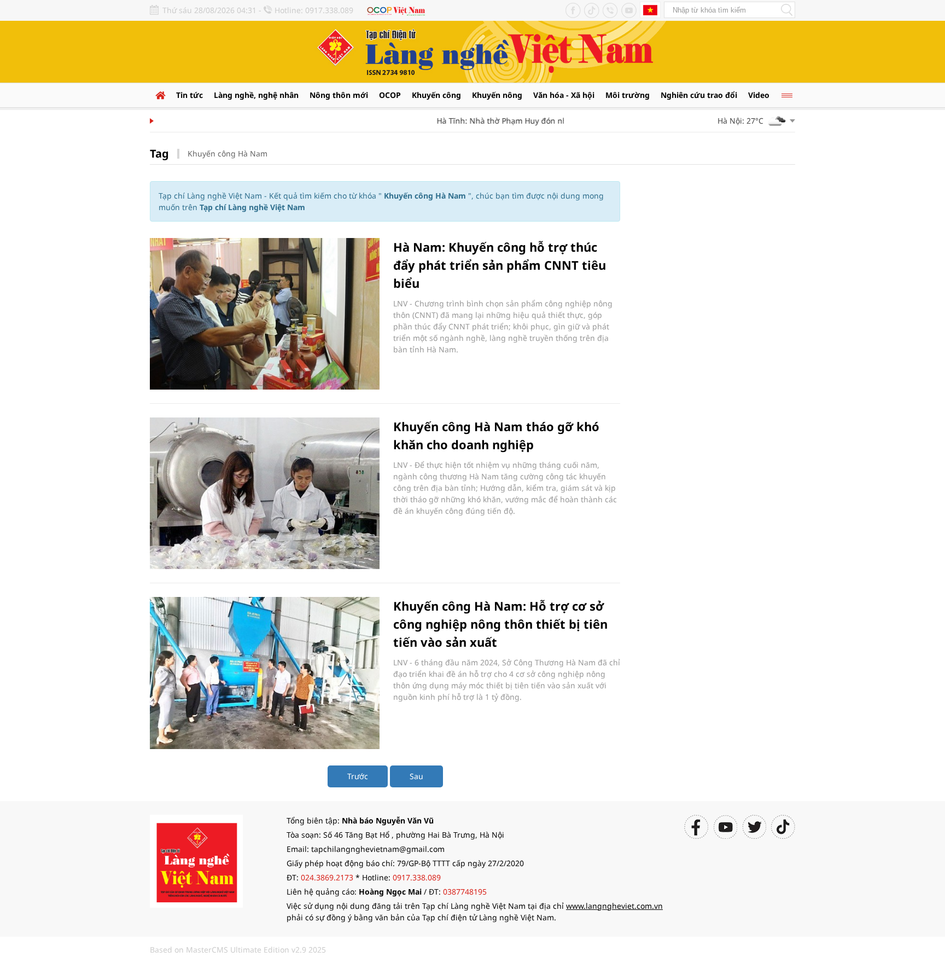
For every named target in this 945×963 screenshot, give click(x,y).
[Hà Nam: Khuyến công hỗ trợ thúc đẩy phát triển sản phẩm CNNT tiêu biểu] (265, 314)
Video (758, 95)
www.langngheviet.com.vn (614, 906)
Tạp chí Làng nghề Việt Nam (252, 207)
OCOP (390, 95)
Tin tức (189, 95)
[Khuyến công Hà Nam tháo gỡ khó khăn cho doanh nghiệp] (265, 493)
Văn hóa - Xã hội (563, 95)
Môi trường (627, 95)
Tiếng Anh (650, 10)
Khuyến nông (497, 95)
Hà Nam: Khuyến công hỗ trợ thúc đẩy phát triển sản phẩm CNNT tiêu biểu (499, 265)
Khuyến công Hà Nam (227, 153)
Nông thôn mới (339, 95)
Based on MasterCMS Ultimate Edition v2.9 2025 (238, 949)
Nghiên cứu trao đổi (699, 95)
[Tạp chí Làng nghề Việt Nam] (196, 860)
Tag (159, 153)
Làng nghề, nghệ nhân (256, 95)
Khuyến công (436, 95)
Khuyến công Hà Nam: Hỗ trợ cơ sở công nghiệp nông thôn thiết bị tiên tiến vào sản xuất (500, 623)
